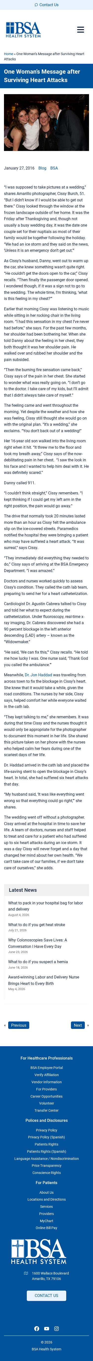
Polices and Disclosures (47, 1120)
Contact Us (49, 4)
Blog (42, 168)
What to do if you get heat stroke (36, 924)
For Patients (46, 1182)
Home (8, 54)
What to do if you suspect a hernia (38, 961)
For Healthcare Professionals (47, 1058)
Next (78, 1025)
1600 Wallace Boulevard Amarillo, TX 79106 (50, 1276)
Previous (18, 1025)
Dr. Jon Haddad (38, 675)
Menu (81, 30)
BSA (54, 168)
